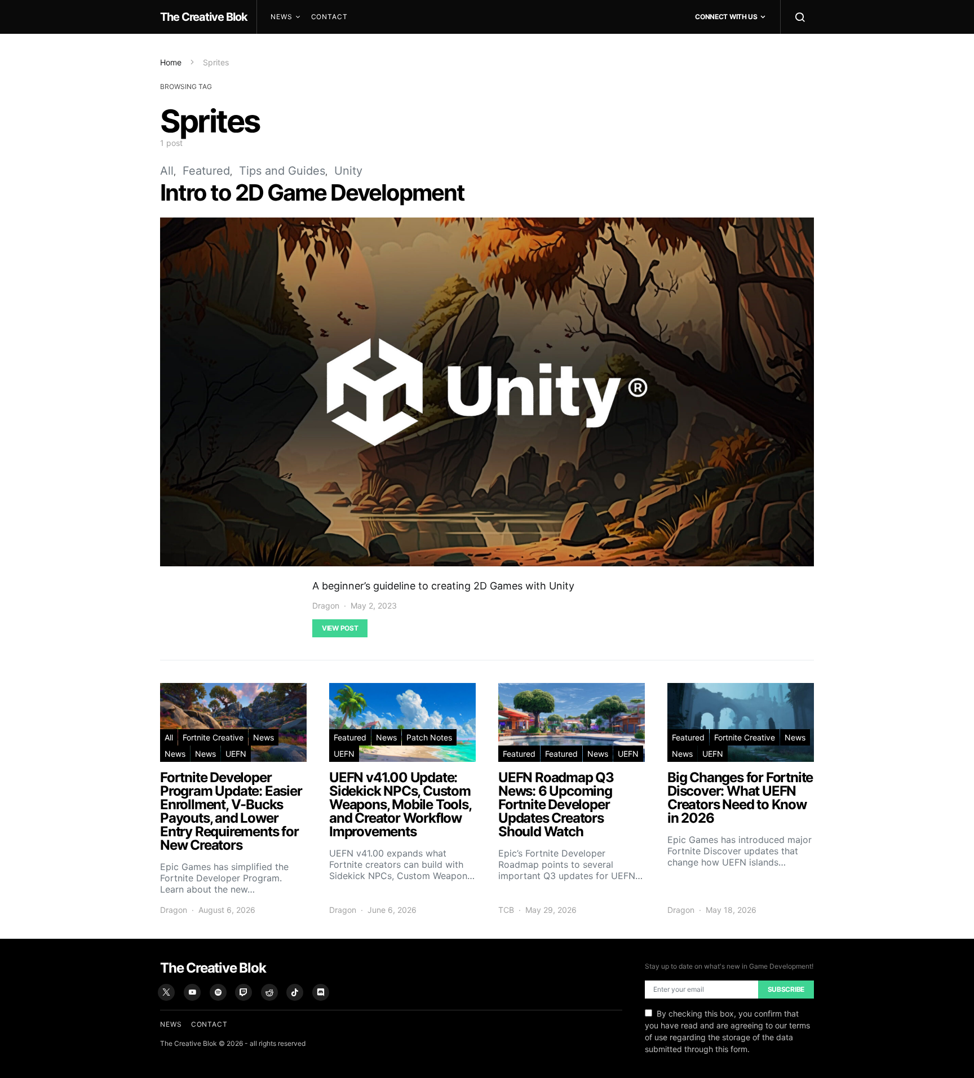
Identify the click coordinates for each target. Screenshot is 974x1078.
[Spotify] (218, 992)
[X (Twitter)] (166, 992)
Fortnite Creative (213, 737)
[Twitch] (243, 992)
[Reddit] (269, 992)
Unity (348, 171)
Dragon (325, 605)
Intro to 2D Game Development (312, 192)
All (167, 171)
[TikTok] (294, 992)
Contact (329, 16)
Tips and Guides (282, 171)
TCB (506, 910)
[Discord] (320, 992)
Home (170, 62)
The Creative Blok (203, 17)
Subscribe (786, 989)
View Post (340, 628)
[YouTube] (192, 992)
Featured (206, 171)
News (282, 16)
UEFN (235, 753)
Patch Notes (429, 737)
